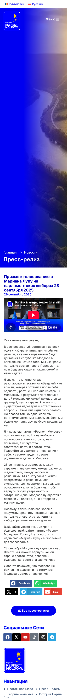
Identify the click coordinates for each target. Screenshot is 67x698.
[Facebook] (7, 637)
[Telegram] (52, 637)
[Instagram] (43, 637)
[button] (21, 583)
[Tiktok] (34, 637)
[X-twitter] (16, 637)
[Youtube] (25, 637)
